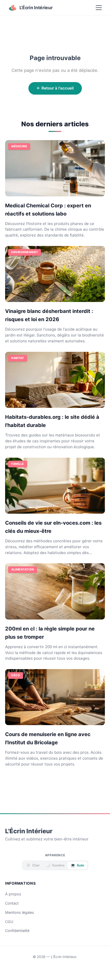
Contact (12, 903)
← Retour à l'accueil (55, 88)
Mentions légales (19, 912)
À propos (13, 894)
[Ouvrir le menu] (99, 7)
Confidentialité (17, 930)
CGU (9, 921)
